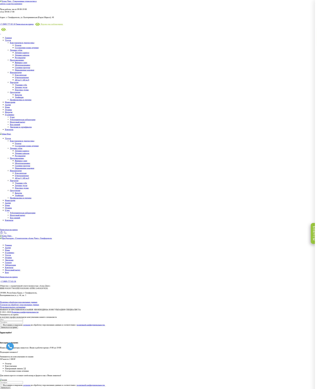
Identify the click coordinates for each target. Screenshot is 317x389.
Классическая (20, 75)
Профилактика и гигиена (20, 100)
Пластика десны (22, 90)
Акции (8, 105)
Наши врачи (10, 102)
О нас (12, 117)
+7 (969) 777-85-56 (8, 281)
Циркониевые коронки (24, 70)
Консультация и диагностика (22, 43)
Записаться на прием (25, 24)
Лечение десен (21, 87)
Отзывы (8, 109)
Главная (8, 38)
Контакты (9, 129)
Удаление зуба (21, 85)
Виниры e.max (21, 62)
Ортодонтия (15, 92)
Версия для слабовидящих (51, 24)
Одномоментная (22, 77)
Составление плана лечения (27, 47)
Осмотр (18, 45)
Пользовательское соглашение (13, 307)
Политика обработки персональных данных (18, 302)
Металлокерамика (22, 65)
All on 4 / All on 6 (22, 80)
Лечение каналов (22, 55)
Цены (7, 107)
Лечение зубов (16, 50)
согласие (27, 325)
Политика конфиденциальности (25, 312)
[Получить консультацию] (4, 233)
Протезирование (17, 60)
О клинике (9, 114)
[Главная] (1, 233)
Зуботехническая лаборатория (22, 119)
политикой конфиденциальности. (91, 325)
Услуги (8, 40)
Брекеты (18, 95)
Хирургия (14, 82)
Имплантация (16, 72)
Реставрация (20, 57)
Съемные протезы (22, 67)
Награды (8, 112)
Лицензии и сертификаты (21, 127)
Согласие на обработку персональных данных (19, 304)
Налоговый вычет (17, 122)
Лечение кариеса (22, 52)
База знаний (15, 124)
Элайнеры (19, 97)
